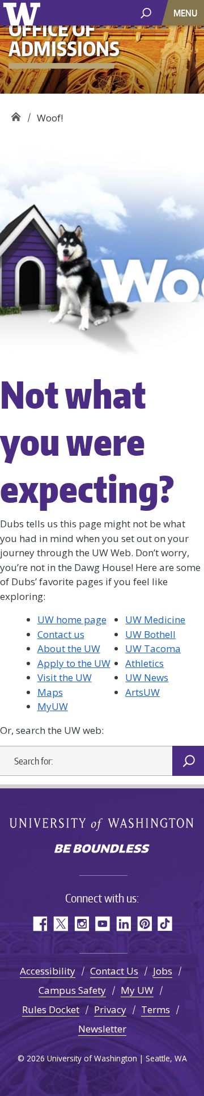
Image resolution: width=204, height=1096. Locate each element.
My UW (137, 990)
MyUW (52, 706)
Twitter (60, 923)
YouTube (102, 923)
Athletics (144, 663)
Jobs (162, 970)
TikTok (165, 923)
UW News (146, 677)
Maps (50, 692)
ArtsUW (142, 692)
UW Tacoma (153, 648)
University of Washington (23, 13)
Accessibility (47, 970)
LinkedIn (123, 923)
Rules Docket (50, 1009)
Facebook (39, 923)
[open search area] (146, 12)
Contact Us (114, 970)
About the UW (68, 648)
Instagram (81, 923)
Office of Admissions (15, 114)
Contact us (60, 634)
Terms (155, 1009)
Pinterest (144, 923)
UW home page (72, 619)
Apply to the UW (73, 663)
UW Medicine (155, 619)
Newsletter (102, 1028)
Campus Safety (72, 990)
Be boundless (102, 849)
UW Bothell (150, 634)
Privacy (110, 1009)
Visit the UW (64, 677)
